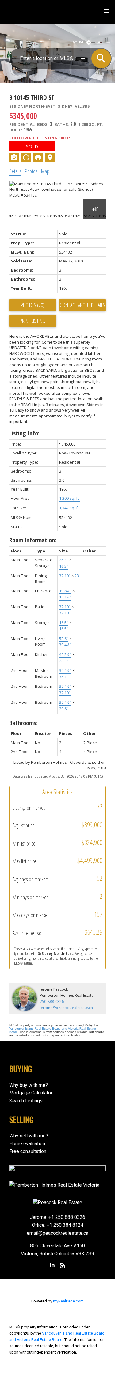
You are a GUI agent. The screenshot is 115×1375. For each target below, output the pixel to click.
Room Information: (32, 540)
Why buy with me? (28, 1085)
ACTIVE (78, 42)
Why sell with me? (28, 1136)
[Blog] (63, 1265)
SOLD (102, 42)
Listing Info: (24, 433)
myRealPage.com (68, 1301)
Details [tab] (15, 171)
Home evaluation (27, 1144)
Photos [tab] (31, 171)
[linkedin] (52, 1265)
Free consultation (27, 1151)
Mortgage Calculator (30, 1093)
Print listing (32, 320)
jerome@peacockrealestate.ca (66, 1007)
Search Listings (26, 1101)
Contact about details (82, 305)
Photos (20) (32, 305)
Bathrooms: (23, 723)
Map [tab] (45, 171)
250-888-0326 (52, 1001)
